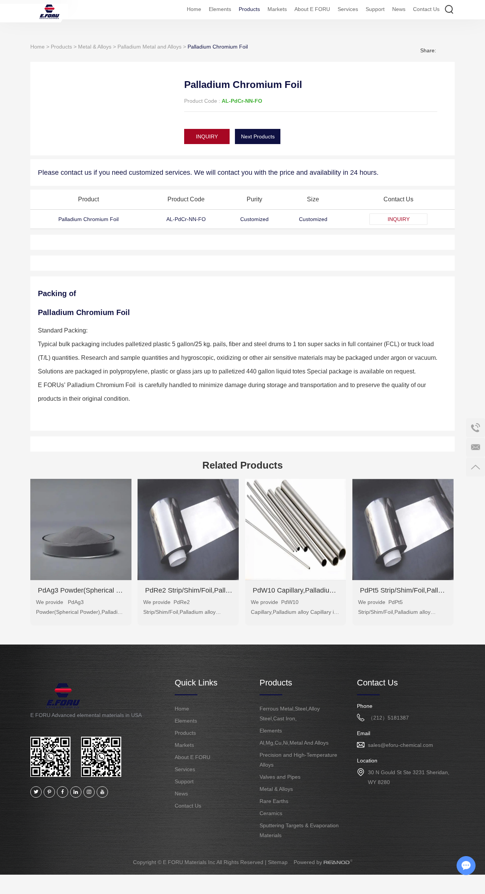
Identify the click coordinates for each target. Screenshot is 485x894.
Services (348, 9)
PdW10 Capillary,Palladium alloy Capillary (296, 590)
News (398, 9)
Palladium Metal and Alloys (149, 47)
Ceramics (271, 813)
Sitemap (278, 862)
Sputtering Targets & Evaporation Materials (299, 830)
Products (249, 9)
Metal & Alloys (94, 47)
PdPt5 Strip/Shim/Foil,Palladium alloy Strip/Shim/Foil (403, 590)
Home (194, 9)
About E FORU (312, 9)
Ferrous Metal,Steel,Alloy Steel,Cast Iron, (290, 713)
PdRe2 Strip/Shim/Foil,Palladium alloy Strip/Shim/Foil (188, 590)
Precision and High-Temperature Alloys (298, 760)
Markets (277, 9)
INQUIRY (207, 136)
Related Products (242, 465)
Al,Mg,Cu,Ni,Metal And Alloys (294, 743)
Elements (220, 9)
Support (375, 9)
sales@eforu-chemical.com (400, 745)
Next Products (258, 136)
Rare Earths (274, 801)
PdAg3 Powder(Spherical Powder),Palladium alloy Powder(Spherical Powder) (81, 590)
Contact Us (426, 9)
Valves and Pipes (280, 777)
